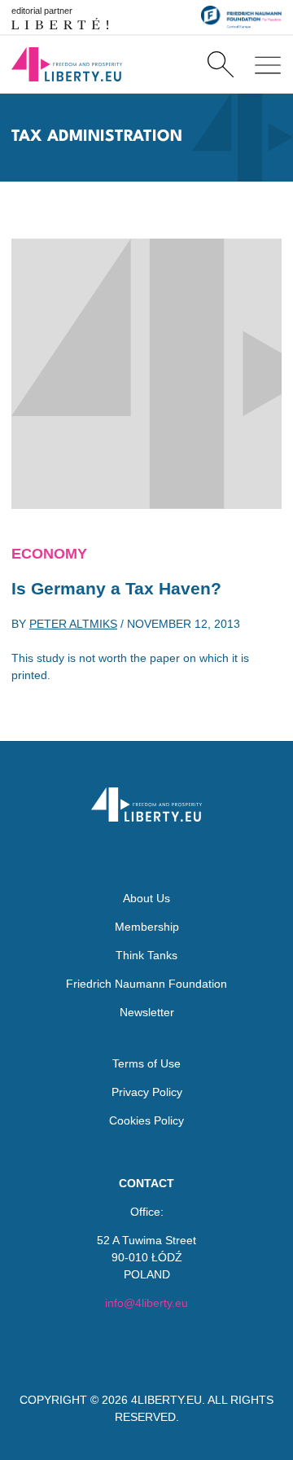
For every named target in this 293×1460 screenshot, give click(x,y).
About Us (146, 898)
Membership (147, 926)
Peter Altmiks (73, 623)
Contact (146, 1183)
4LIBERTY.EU (166, 1399)
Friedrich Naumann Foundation (146, 983)
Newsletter (147, 1012)
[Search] (220, 64)
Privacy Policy (147, 1091)
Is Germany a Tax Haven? (116, 588)
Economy (49, 554)
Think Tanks (146, 955)
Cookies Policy (146, 1120)
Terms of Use (146, 1063)
